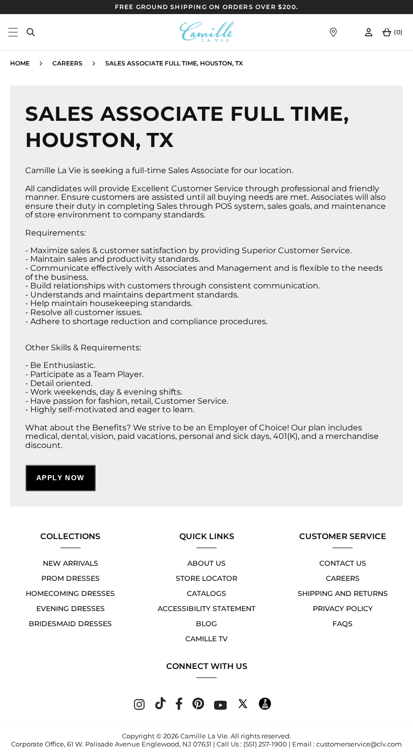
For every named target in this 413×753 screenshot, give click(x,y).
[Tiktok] (160, 707)
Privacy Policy (343, 608)
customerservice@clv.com (359, 744)
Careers (67, 63)
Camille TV (206, 638)
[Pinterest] (198, 707)
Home (20, 63)
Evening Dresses (70, 608)
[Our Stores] (333, 32)
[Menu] (13, 32)
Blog (206, 623)
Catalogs (206, 593)
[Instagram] (139, 707)
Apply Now (60, 478)
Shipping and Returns (343, 593)
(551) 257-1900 (265, 744)
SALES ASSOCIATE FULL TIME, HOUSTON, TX (174, 63)
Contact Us (342, 563)
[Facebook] (179, 707)
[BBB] (265, 707)
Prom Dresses (70, 578)
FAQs (342, 623)
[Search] (30, 32)
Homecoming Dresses (70, 593)
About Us (206, 563)
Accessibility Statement (206, 608)
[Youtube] (220, 707)
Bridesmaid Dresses (70, 623)
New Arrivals (70, 563)
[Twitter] (243, 707)
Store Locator (206, 578)
